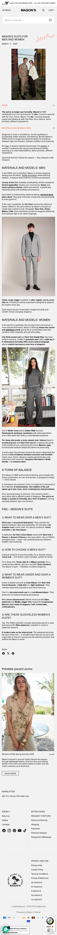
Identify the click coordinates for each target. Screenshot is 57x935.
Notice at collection (10, 932)
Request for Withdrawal (41, 837)
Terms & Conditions (39, 873)
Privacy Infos (36, 865)
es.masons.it (36, 895)
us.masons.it (36, 899)
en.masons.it (36, 886)
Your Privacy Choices (18, 928)
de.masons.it (36, 882)
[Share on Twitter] (8, 653)
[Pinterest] (14, 831)
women (44, 146)
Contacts (6, 824)
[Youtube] (20, 831)
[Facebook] (4, 831)
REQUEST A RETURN (41, 815)
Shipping (35, 824)
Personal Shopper (39, 832)
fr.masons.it (36, 890)
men (7, 146)
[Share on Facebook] (3, 653)
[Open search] (43, 10)
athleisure (10, 329)
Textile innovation (29, 175)
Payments (35, 828)
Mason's (22, 906)
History (5, 820)
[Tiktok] (25, 831)
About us (6, 815)
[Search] (50, 20)
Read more (10, 773)
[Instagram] (9, 831)
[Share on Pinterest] (13, 653)
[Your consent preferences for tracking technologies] (3, 701)
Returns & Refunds (39, 820)
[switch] (50, 930)
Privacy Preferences (39, 878)
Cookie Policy (37, 869)
